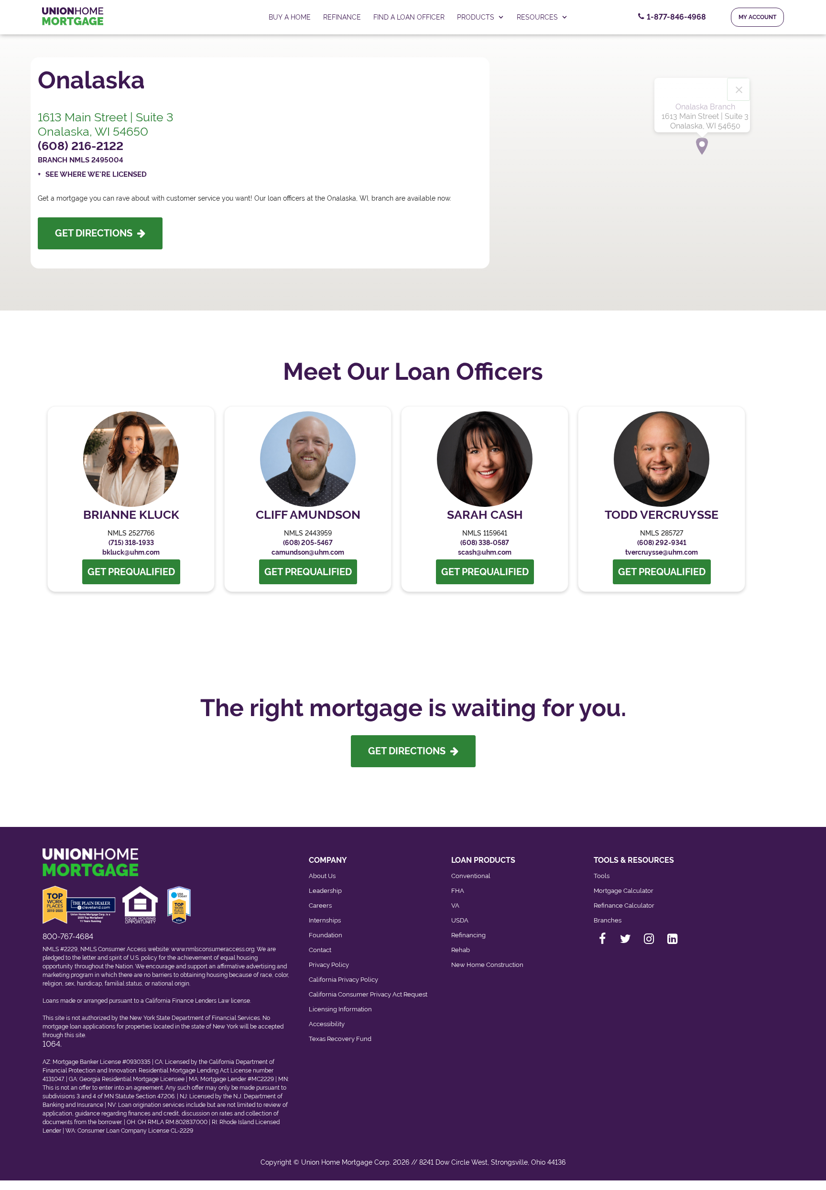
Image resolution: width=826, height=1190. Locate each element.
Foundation (325, 935)
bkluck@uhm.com (131, 552)
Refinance (342, 17)
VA (455, 905)
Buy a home (290, 17)
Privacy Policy (329, 964)
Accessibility (327, 1024)
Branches (607, 920)
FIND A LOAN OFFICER (409, 17)
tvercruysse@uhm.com (661, 552)
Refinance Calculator (624, 905)
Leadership (325, 890)
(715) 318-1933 (131, 543)
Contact (320, 950)
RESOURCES (537, 17)
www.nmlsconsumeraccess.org (212, 949)
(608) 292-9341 (661, 543)
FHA (457, 890)
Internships (325, 920)
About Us (322, 875)
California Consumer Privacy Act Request (368, 994)
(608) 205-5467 (308, 543)
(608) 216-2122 (80, 146)
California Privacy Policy (343, 979)
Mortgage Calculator (623, 890)
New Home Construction (487, 964)
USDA (459, 920)
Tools (601, 875)
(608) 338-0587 (484, 543)
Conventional (470, 875)
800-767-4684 (68, 936)
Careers (320, 905)
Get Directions (96, 233)
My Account (757, 17)
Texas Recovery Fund (340, 1038)
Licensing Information (340, 1009)
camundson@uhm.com (308, 552)
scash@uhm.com (484, 552)
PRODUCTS (475, 17)
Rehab (460, 950)
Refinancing (468, 935)
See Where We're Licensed (96, 174)
